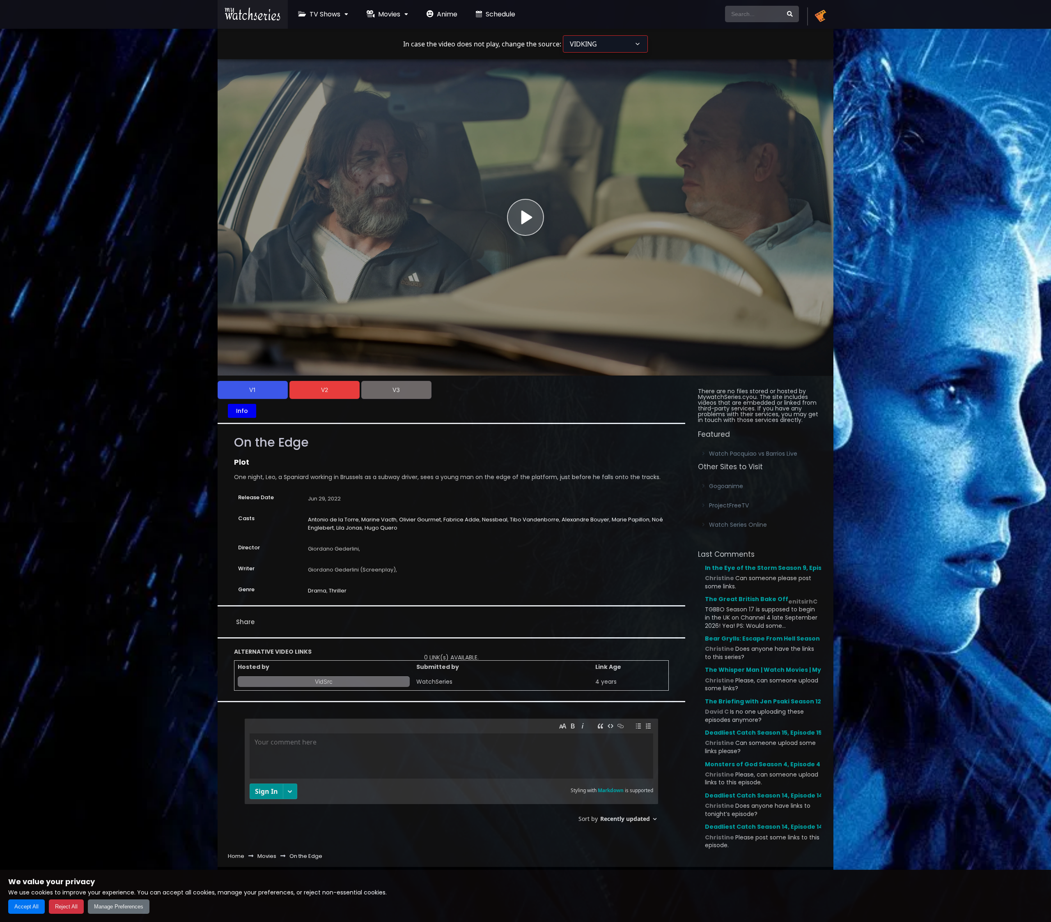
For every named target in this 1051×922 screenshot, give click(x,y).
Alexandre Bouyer (585, 519)
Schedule (499, 14)
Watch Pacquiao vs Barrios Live (753, 453)
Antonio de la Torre (333, 519)
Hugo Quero (381, 528)
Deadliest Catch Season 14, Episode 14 (764, 795)
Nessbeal (494, 519)
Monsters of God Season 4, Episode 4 (762, 764)
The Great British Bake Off (746, 599)
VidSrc (324, 681)
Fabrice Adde (461, 519)
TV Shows (324, 14)
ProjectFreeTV (729, 505)
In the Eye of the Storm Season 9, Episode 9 (772, 568)
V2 (324, 389)
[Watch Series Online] (253, 18)
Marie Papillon (630, 519)
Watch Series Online (738, 525)
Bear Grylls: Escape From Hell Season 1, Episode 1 (779, 638)
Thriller (338, 591)
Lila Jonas (349, 528)
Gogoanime (726, 486)
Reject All (66, 907)
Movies (388, 14)
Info (242, 411)
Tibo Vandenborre (534, 519)
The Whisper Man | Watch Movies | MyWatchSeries (783, 670)
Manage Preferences (118, 907)
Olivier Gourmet (420, 519)
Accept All (26, 907)
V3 (396, 389)
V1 (252, 389)
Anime (446, 14)
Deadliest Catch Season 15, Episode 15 (763, 732)
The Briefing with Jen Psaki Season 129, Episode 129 (784, 701)
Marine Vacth (379, 519)
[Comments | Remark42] (451, 773)
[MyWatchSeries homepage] (820, 16)
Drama (317, 591)
